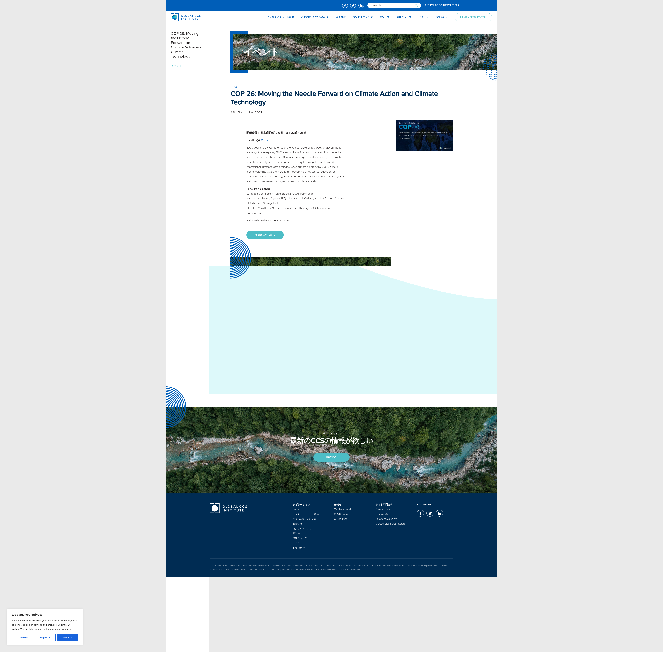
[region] (45, 627)
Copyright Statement (386, 518)
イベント (176, 66)
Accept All (67, 637)
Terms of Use (382, 514)
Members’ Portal (342, 509)
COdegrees (340, 518)
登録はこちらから (265, 234)
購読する (331, 457)
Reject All (45, 637)
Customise (22, 637)
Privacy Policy (383, 509)
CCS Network (341, 514)
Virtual (265, 140)
